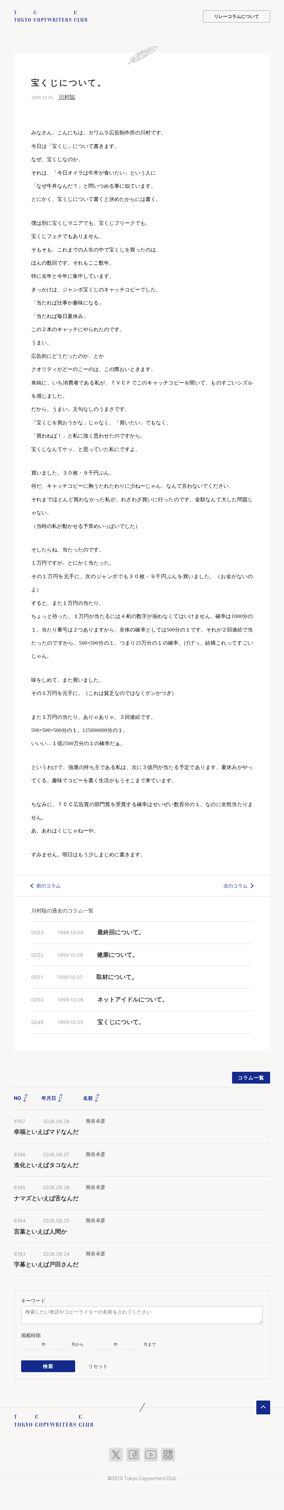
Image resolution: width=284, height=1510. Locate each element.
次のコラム (235, 886)
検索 (48, 1366)
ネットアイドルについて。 (132, 999)
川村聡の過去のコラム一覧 (62, 910)
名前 (88, 1098)
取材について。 (116, 977)
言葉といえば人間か (40, 1231)
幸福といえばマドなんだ (46, 1132)
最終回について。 (120, 932)
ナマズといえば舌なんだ (46, 1198)
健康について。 (117, 955)
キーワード (33, 1301)
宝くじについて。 (120, 1022)
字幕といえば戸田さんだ (46, 1264)
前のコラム (48, 886)
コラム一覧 (251, 1077)
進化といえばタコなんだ (46, 1165)
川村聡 (67, 97)
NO (18, 1098)
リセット (98, 1366)
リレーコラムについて (236, 16)
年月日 (49, 1098)
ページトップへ (263, 1407)
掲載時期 (31, 1335)
